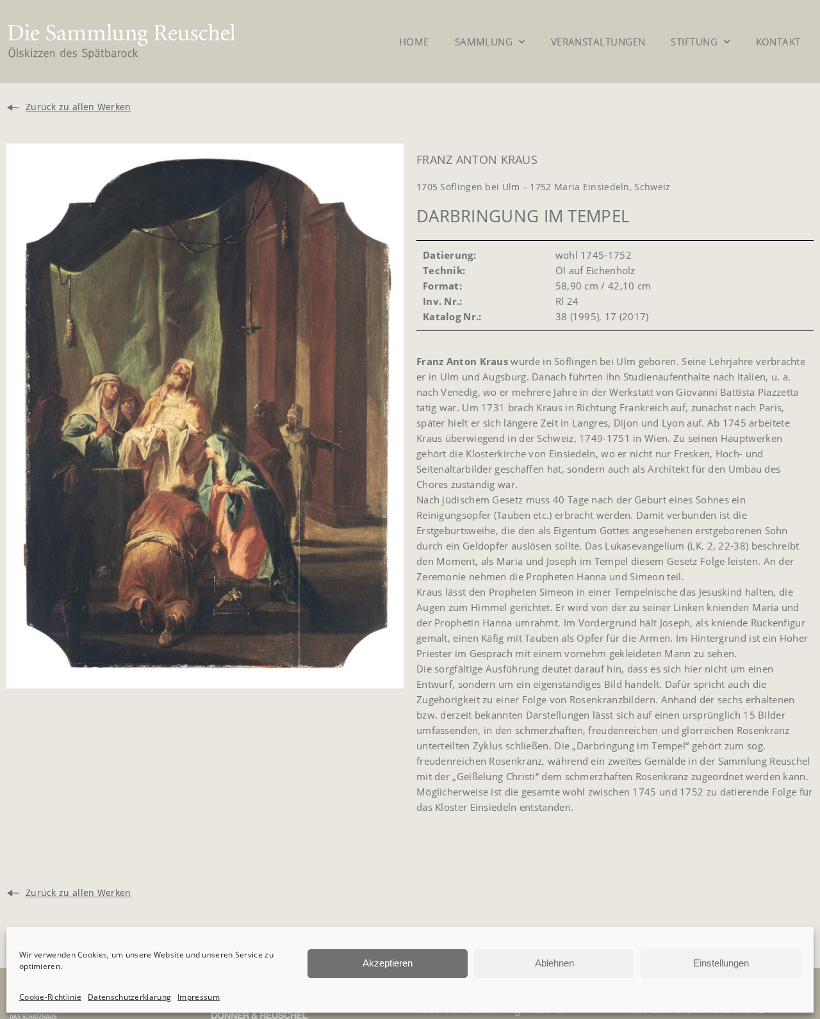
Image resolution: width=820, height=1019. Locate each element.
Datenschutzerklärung (129, 996)
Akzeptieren (388, 963)
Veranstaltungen (598, 41)
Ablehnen (554, 963)
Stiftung (694, 41)
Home (414, 41)
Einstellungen (721, 963)
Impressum (198, 996)
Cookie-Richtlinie (50, 996)
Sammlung (484, 41)
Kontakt (778, 41)
